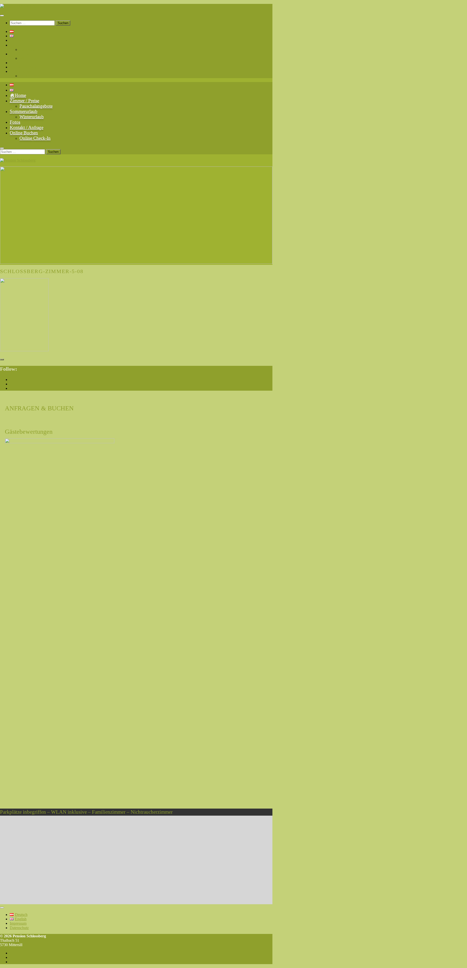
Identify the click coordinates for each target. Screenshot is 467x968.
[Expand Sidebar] (2, 359)
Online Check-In (32, 76)
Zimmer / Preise (22, 45)
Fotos (14, 63)
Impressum (18, 923)
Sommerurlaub (21, 54)
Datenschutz (19, 928)
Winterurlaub (29, 58)
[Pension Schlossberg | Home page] (18, 6)
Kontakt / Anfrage (23, 67)
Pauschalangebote (33, 49)
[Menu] (2, 15)
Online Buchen (21, 71)
